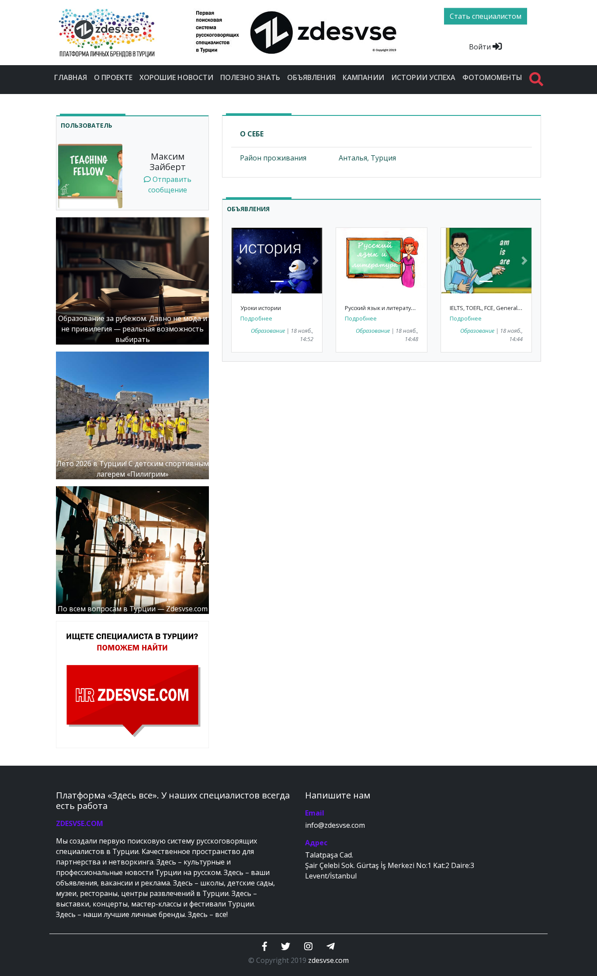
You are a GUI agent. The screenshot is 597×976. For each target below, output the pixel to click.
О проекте (113, 77)
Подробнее (256, 318)
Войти (481, 47)
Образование (268, 331)
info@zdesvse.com (335, 825)
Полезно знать (250, 77)
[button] (238, 260)
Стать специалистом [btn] (485, 16)
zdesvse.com (328, 960)
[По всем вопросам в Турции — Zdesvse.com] (132, 549)
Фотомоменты (492, 77)
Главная (70, 77)
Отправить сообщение (169, 184)
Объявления (311, 77)
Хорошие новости (176, 77)
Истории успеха (423, 77)
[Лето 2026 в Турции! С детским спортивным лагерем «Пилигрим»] (132, 414)
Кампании (363, 77)
